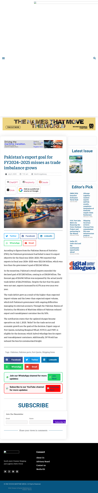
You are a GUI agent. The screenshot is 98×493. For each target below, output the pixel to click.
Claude (44, 182)
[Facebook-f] (9, 471)
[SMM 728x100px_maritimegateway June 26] (33, 147)
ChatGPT (13, 182)
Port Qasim (36, 352)
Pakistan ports (25, 352)
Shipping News (48, 352)
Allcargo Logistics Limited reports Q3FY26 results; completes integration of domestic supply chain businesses (88, 204)
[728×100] (49, 129)
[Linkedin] (17, 471)
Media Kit (40, 469)
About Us (40, 457)
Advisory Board (43, 461)
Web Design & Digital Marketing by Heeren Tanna (20, 489)
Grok (12, 190)
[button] (3, 58)
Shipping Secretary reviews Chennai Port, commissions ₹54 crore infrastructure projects (88, 228)
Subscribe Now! (54, 388)
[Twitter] (5, 471)
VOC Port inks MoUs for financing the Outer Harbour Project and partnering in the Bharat (75, 226)
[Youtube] (13, 471)
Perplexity (29, 182)
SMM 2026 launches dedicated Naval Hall (74, 196)
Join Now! (54, 377)
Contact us (41, 465)
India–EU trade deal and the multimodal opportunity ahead (75, 246)
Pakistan (14, 352)
